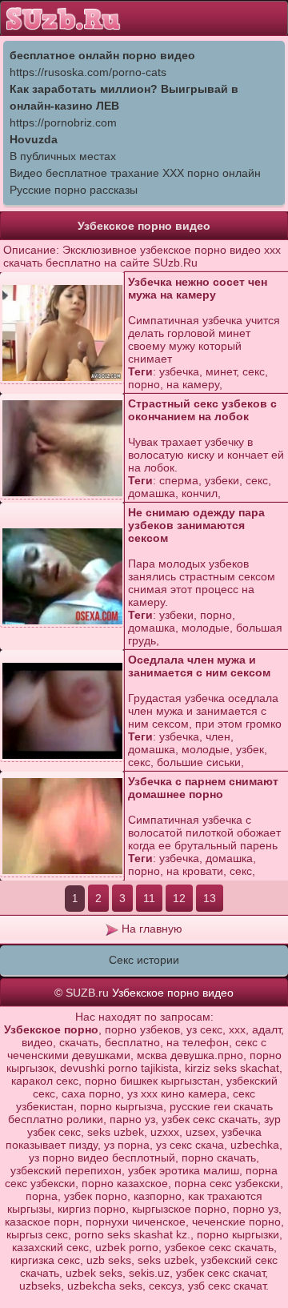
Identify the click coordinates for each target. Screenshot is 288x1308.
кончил (200, 493)
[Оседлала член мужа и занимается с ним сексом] (62, 711)
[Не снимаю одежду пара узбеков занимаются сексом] (62, 577)
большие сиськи (199, 762)
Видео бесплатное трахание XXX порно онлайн (135, 173)
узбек (250, 749)
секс (253, 371)
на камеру (192, 384)
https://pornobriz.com (63, 122)
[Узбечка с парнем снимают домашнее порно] (62, 826)
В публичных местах (63, 156)
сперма (178, 480)
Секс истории (144, 959)
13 (209, 898)
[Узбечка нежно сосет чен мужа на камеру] (62, 333)
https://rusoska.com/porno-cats (88, 72)
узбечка (179, 371)
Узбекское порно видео (173, 992)
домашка (151, 493)
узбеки (222, 480)
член (218, 736)
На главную (150, 928)
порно (144, 384)
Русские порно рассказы (74, 189)
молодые (206, 627)
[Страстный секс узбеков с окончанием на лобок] (62, 449)
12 (179, 898)
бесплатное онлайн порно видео (102, 55)
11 (149, 898)
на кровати (194, 871)
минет (221, 371)
